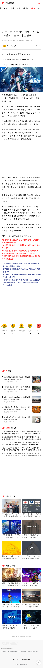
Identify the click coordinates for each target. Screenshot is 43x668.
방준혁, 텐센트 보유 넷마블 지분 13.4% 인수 (31, 536)
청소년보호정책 (22, 651)
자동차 (6, 402)
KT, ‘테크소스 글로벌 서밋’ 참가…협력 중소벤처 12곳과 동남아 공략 (31, 605)
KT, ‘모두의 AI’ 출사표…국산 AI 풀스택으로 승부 (31, 557)
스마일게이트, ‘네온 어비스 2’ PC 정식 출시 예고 (31, 584)
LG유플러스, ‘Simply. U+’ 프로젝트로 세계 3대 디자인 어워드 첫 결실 (11, 515)
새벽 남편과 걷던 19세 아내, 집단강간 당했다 (18, 253)
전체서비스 (26, 659)
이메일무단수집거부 (33, 651)
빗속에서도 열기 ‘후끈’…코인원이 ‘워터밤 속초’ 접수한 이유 (11, 536)
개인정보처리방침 (12, 651)
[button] (38, 662)
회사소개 (3, 651)
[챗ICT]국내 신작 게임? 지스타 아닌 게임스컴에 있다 (31, 515)
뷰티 (5, 8)
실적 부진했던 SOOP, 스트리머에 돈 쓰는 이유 (11, 627)
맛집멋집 (7, 412)
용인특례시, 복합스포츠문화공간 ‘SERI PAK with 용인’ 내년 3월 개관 (21, 275)
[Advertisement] (21, 18)
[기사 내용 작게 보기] (36, 46)
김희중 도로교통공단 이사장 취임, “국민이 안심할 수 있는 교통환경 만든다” (21, 265)
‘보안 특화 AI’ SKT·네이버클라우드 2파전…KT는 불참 (31, 627)
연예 (12, 8)
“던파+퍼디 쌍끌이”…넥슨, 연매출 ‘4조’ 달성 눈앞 (21, 280)
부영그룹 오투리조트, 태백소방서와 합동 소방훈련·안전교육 (21, 270)
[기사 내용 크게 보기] (39, 46)
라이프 (25, 8)
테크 (33, 8)
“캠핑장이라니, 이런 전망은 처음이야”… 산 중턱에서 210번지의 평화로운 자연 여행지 (17, 389)
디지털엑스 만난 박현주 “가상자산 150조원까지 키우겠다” (11, 605)
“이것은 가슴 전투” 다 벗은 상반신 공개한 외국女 (20, 251)
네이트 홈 (16, 659)
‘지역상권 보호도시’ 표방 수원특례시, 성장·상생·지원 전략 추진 (21, 284)
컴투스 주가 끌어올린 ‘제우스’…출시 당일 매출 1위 (11, 584)
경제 (18, 8)
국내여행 (6, 382)
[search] (39, 3)
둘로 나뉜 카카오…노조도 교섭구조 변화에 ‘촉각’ (11, 557)
